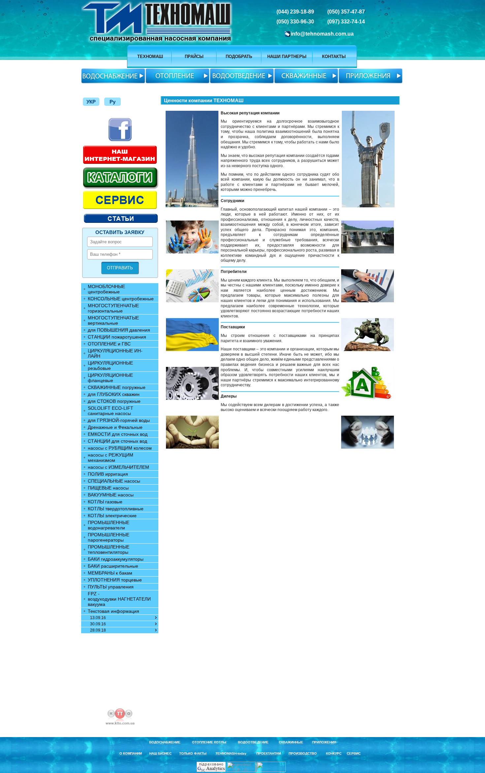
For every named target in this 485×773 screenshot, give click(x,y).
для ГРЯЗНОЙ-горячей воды (119, 420)
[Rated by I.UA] (272, 770)
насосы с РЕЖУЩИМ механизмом (110, 457)
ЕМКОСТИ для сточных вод (117, 434)
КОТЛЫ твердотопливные (116, 508)
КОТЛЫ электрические (112, 515)
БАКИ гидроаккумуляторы (116, 559)
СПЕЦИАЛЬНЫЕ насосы (114, 481)
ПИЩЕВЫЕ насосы (108, 488)
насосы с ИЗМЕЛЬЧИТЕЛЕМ (118, 467)
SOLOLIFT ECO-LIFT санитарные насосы (110, 410)
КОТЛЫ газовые (105, 501)
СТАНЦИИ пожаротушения (117, 337)
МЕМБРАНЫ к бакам (110, 573)
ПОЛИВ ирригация (108, 474)
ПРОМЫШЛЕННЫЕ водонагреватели (108, 525)
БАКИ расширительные (113, 566)
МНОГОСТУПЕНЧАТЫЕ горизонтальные (113, 308)
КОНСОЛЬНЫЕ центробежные (121, 298)
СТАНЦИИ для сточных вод (117, 441)
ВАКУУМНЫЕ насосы (111, 494)
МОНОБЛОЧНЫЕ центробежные (106, 289)
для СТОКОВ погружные (114, 401)
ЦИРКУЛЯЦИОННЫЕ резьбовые (110, 365)
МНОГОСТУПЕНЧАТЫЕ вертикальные (113, 320)
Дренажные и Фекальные (115, 427)
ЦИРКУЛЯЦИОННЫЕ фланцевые (110, 377)
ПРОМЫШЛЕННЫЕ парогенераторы (108, 537)
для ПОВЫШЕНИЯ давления (119, 330)
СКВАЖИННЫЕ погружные (117, 387)
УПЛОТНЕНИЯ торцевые (115, 579)
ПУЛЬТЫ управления (111, 586)
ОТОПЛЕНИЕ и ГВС (109, 343)
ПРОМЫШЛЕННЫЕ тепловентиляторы (108, 549)
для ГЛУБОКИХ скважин (114, 394)
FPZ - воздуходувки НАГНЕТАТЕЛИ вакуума (119, 599)
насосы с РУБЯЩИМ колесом (120, 448)
